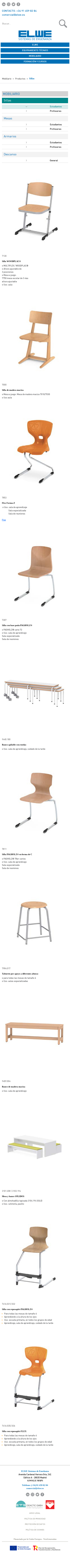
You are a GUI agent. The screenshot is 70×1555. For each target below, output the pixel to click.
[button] (53, 23)
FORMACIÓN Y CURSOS (35, 61)
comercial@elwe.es (13, 14)
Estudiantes (56, 106)
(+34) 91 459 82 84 (39, 1485)
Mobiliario (6, 78)
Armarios (10, 136)
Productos (20, 78)
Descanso (10, 154)
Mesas (8, 118)
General (54, 160)
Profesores (55, 110)
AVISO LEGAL (34, 1513)
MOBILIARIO (35, 55)
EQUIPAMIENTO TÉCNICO (35, 50)
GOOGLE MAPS (35, 1480)
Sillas (31, 78)
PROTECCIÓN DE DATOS (35, 1524)
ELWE (35, 44)
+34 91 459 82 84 (26, 10)
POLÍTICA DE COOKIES (35, 1529)
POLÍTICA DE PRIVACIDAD (35, 1518)
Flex (4, 520)
